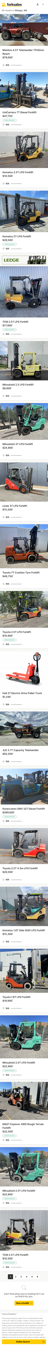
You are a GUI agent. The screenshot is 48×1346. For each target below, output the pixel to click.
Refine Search (23, 1341)
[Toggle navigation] (43, 4)
